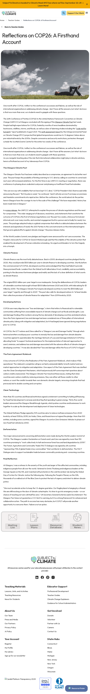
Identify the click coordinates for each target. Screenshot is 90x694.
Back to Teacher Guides (14, 27)
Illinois (49, 648)
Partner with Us (53, 623)
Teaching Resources (13, 595)
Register (8, 644)
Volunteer (51, 619)
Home (2, 20)
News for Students (12, 599)
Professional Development (58, 591)
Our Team (9, 615)
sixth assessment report (51, 132)
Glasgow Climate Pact (64, 122)
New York (51, 663)
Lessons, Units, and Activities (16, 591)
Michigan (50, 656)
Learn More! (43, 5)
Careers (50, 627)
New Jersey (52, 660)
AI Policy (8, 631)
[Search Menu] (63, 13)
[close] (87, 4)
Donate (50, 615)
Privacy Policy (10, 627)
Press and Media (11, 619)
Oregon (50, 667)
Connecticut (52, 644)
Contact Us (51, 631)
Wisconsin (51, 671)
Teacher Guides (14, 20)
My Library (9, 652)
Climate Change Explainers (58, 599)
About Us (10, 610)
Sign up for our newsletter (15, 656)
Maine (49, 652)
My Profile (9, 648)
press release (11, 210)
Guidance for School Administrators (61, 603)
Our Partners (10, 623)
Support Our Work (76, 13)
